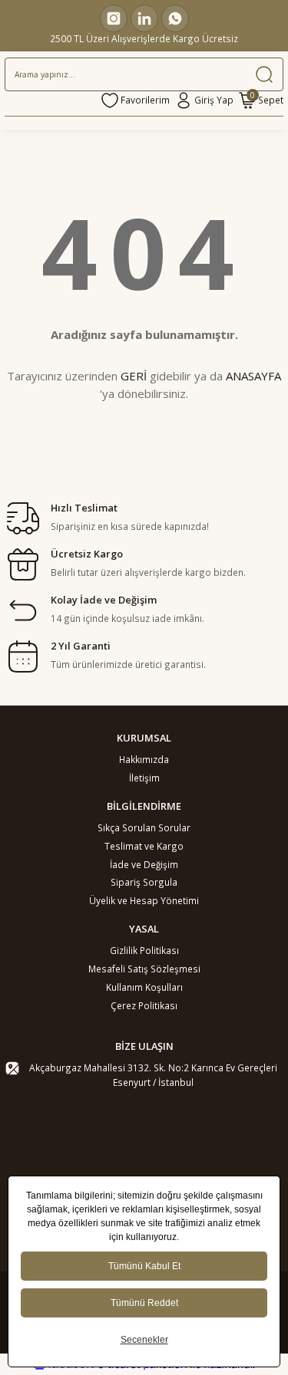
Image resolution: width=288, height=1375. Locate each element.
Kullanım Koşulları (144, 987)
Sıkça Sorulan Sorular (144, 827)
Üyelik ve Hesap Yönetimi (144, 900)
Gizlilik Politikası (144, 950)
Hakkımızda (144, 759)
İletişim (144, 777)
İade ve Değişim (144, 864)
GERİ (134, 375)
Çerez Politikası (144, 1005)
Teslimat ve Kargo (144, 846)
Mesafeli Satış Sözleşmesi (144, 968)
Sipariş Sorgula (144, 882)
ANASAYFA (253, 375)
